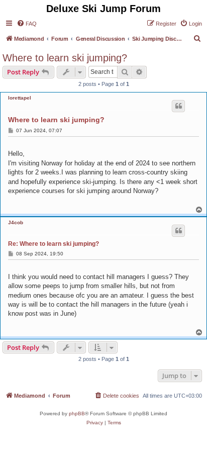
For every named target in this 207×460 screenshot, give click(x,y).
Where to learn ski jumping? (65, 57)
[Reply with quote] (178, 106)
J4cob (15, 222)
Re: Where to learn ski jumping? (53, 243)
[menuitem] (27, 24)
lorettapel (19, 98)
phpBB (77, 413)
